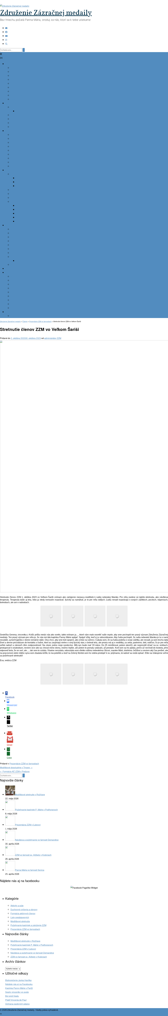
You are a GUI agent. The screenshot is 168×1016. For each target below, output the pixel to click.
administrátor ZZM (52, 338)
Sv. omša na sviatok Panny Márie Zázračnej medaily (40, 261)
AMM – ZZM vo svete (20, 99)
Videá (13, 166)
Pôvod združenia (18, 68)
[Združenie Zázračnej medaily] (14, 6)
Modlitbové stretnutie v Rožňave (25, 941)
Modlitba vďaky (17, 233)
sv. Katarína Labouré (25, 206)
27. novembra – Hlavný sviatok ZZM (27, 257)
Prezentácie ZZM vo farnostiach (24, 764)
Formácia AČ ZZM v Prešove (15, 771)
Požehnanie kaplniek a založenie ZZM (28, 925)
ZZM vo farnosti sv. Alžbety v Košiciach (28, 957)
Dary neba (10, 170)
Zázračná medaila (18, 174)
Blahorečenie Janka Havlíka (18, 980)
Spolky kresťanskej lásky (21, 292)
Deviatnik (14, 245)
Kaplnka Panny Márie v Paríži (19, 988)
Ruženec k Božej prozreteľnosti (25, 198)
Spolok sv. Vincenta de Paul (23, 288)
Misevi (13, 308)
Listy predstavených (19, 917)
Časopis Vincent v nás (20, 147)
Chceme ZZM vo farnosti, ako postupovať (29, 115)
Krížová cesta (16, 249)
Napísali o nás (17, 162)
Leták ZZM (15, 151)
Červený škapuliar (18, 194)
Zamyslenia (15, 143)
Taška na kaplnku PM (20, 123)
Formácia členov (18, 88)
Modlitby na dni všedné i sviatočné (26, 265)
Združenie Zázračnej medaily (46, 13)
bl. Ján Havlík (22, 221)
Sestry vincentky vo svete (17, 992)
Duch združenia (17, 76)
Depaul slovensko (18, 304)
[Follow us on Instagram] (6, 40)
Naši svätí (15, 202)
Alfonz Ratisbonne (24, 217)
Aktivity (8, 131)
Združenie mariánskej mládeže (24, 296)
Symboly (20, 182)
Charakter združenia (19, 72)
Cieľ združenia (17, 80)
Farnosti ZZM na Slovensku (23, 127)
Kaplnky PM (11, 103)
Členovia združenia (19, 84)
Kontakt (8, 312)
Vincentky (15, 280)
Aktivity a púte (16, 906)
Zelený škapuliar (18, 190)
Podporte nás (16, 316)
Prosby (8, 269)
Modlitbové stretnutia (20, 921)
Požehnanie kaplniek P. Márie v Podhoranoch (31, 945)
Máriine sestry (16, 300)
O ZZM (8, 64)
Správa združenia (18, 91)
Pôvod (19, 178)
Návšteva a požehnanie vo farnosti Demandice (32, 953)
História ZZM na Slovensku (23, 95)
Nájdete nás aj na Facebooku (19, 984)
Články (13, 135)
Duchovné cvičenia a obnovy (23, 910)
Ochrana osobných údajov (17, 1004)
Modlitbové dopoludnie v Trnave (16, 768)
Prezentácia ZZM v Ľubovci (23, 949)
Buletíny (14, 154)
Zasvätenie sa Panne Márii (22, 237)
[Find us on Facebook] (6, 32)
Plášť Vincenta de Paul (16, 1000)
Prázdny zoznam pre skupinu (29, 111)
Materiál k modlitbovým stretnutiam (26, 253)
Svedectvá (15, 119)
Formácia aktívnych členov (22, 913)
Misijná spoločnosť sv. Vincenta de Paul (29, 277)
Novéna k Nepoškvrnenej (22, 241)
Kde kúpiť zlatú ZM (24, 186)
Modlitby (9, 225)
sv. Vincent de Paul (25, 210)
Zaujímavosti (16, 158)
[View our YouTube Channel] (6, 36)
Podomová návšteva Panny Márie (26, 107)
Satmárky (14, 284)
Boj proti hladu (12, 996)
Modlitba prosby (17, 229)
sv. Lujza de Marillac (25, 214)
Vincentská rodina (13, 273)
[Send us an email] (6, 28)
